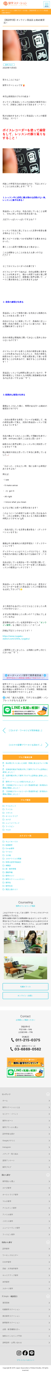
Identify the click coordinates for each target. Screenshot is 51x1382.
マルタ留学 (6, 1201)
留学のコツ (10, 876)
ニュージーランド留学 (11, 1228)
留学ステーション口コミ (15, 879)
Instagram (6, 1147)
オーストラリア (12, 816)
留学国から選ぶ (8, 1181)
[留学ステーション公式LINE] (31, 1353)
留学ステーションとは (11, 1107)
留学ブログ (9, 65)
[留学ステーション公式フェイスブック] (25, 1353)
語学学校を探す (8, 1134)
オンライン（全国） (25, 995)
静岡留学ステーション (11, 1322)
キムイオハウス (12, 841)
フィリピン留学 (8, 1234)
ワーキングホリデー (10, 1255)
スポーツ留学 (7, 1288)
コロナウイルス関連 (13, 858)
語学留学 (6, 1249)
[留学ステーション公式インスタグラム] (19, 1353)
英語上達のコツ (12, 889)
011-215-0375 (27, 1040)
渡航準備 (9, 872)
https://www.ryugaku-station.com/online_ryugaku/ (16, 637)
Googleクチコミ (8, 1140)
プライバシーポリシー (25, 1360)
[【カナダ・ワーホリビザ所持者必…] (25, 730)
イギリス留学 (7, 1221)
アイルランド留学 (9, 1208)
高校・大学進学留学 (10, 1268)
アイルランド (11, 806)
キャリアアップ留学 (10, 1275)
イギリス (9, 813)
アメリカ (9, 809)
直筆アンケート (8, 1160)
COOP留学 (6, 1262)
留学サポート (7, 1120)
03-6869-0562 (27, 1049)
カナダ (8, 819)
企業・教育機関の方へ (11, 1329)
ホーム (5, 1100)
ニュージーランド (13, 823)
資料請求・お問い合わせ (12, 1342)
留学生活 (9, 886)
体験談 (8, 865)
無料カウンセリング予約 (12, 1336)
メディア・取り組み (10, 1154)
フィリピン (10, 826)
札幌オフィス (25, 987)
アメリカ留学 (7, 1214)
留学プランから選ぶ (10, 1127)
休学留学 (6, 1282)
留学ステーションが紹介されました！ (20, 782)
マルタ (8, 830)
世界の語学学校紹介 (13, 862)
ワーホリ (9, 852)
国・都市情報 (11, 869)
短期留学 (9, 845)
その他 (8, 855)
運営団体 (6, 1303)
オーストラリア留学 (10, 1194)
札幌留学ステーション (11, 1309)
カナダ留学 (6, 1188)
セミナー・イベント (10, 1114)
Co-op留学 (10, 848)
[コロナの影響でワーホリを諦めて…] (25, 745)
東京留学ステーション (11, 1316)
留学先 (8, 882)
